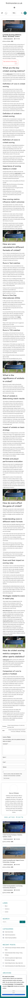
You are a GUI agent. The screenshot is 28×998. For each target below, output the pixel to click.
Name (4, 757)
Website (4, 767)
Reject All (14, 992)
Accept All (14, 994)
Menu (14, 13)
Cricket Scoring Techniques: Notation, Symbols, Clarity (15, 948)
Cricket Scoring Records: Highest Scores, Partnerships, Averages (13, 959)
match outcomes (21, 53)
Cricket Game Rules (9, 931)
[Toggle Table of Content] (15, 63)
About (6, 906)
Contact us (7, 908)
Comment (5, 743)
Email (4, 762)
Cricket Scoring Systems (8, 38)
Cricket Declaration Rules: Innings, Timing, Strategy (13, 954)
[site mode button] (6, 13)
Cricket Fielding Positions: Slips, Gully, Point (14, 963)
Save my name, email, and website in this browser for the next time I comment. (13, 774)
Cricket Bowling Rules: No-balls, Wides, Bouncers (15, 966)
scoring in (14, 360)
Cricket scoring (6, 659)
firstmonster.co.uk (14, 3)
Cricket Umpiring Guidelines (10, 937)
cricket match (17, 173)
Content (6, 911)
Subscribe (25, 13)
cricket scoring (9, 74)
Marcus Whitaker (7, 41)
